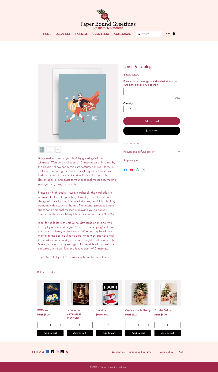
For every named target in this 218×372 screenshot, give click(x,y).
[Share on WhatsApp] (137, 170)
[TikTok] (52, 351)
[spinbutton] (130, 109)
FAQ (180, 351)
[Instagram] (57, 351)
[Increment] (135, 109)
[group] (109, 308)
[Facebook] (47, 351)
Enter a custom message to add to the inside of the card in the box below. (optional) (150, 83)
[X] (62, 351)
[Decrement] (126, 109)
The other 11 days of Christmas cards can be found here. (74, 257)
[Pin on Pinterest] (131, 170)
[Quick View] (50, 293)
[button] (63, 34)
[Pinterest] (66, 351)
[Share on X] (144, 170)
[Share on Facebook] (125, 170)
